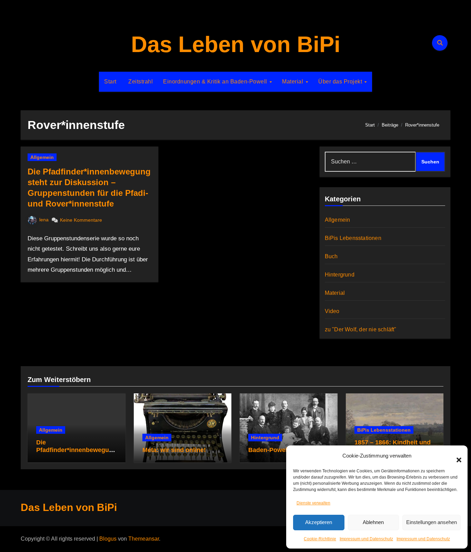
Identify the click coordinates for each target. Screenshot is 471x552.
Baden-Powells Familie (281, 449)
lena (44, 219)
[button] (455, 456)
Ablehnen (373, 522)
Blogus (108, 539)
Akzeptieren (318, 522)
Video (332, 311)
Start (110, 81)
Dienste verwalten (313, 503)
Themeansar (143, 539)
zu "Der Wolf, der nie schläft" (361, 329)
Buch (331, 256)
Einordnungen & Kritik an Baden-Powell (216, 81)
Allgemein (42, 157)
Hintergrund (339, 275)
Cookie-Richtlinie (320, 538)
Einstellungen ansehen (431, 522)
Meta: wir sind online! (174, 449)
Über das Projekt (341, 81)
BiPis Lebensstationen (353, 238)
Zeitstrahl (140, 81)
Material (293, 81)
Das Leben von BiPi (235, 44)
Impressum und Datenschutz (366, 538)
